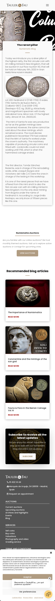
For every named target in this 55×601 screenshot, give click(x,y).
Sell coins (10, 530)
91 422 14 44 (15, 482)
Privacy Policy (28, 598)
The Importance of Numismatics (25, 312)
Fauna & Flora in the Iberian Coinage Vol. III (27, 409)
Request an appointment (21, 494)
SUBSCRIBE (28, 456)
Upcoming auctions (15, 510)
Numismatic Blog (27, 48)
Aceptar (27, 577)
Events (8, 515)
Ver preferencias (27, 591)
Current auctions (13, 507)
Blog (7, 518)
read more (13, 317)
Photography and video (17, 539)
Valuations (10, 536)
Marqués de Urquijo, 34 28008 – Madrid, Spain (28, 488)
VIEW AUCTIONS (27, 253)
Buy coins (10, 533)
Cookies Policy (17, 598)
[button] (51, 552)
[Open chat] (48, 594)
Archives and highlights (16, 512)
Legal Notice (38, 598)
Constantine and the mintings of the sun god (27, 360)
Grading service (13, 542)
